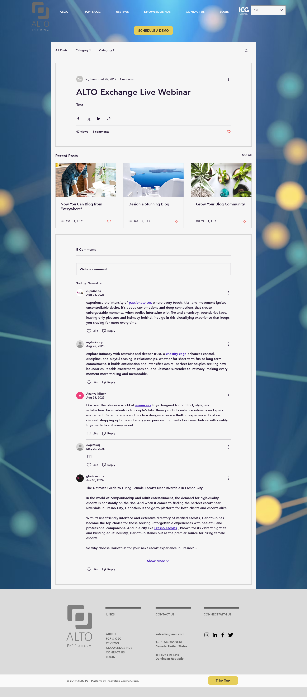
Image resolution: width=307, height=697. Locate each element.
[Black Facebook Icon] (222, 635)
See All (247, 155)
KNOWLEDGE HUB (119, 648)
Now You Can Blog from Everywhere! (81, 206)
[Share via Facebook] (78, 119)
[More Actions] (228, 292)
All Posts (61, 50)
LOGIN (110, 657)
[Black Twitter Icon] (230, 635)
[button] (157, 11)
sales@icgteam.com (170, 634)
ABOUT (111, 634)
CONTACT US (115, 652)
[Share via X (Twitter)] (88, 119)
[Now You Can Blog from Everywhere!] (86, 180)
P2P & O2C (113, 638)
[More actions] (228, 79)
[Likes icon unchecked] (89, 330)
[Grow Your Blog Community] (221, 180)
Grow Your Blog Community (220, 204)
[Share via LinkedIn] (99, 119)
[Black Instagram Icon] (207, 635)
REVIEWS (112, 643)
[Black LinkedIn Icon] (215, 635)
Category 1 (83, 50)
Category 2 (106, 50)
